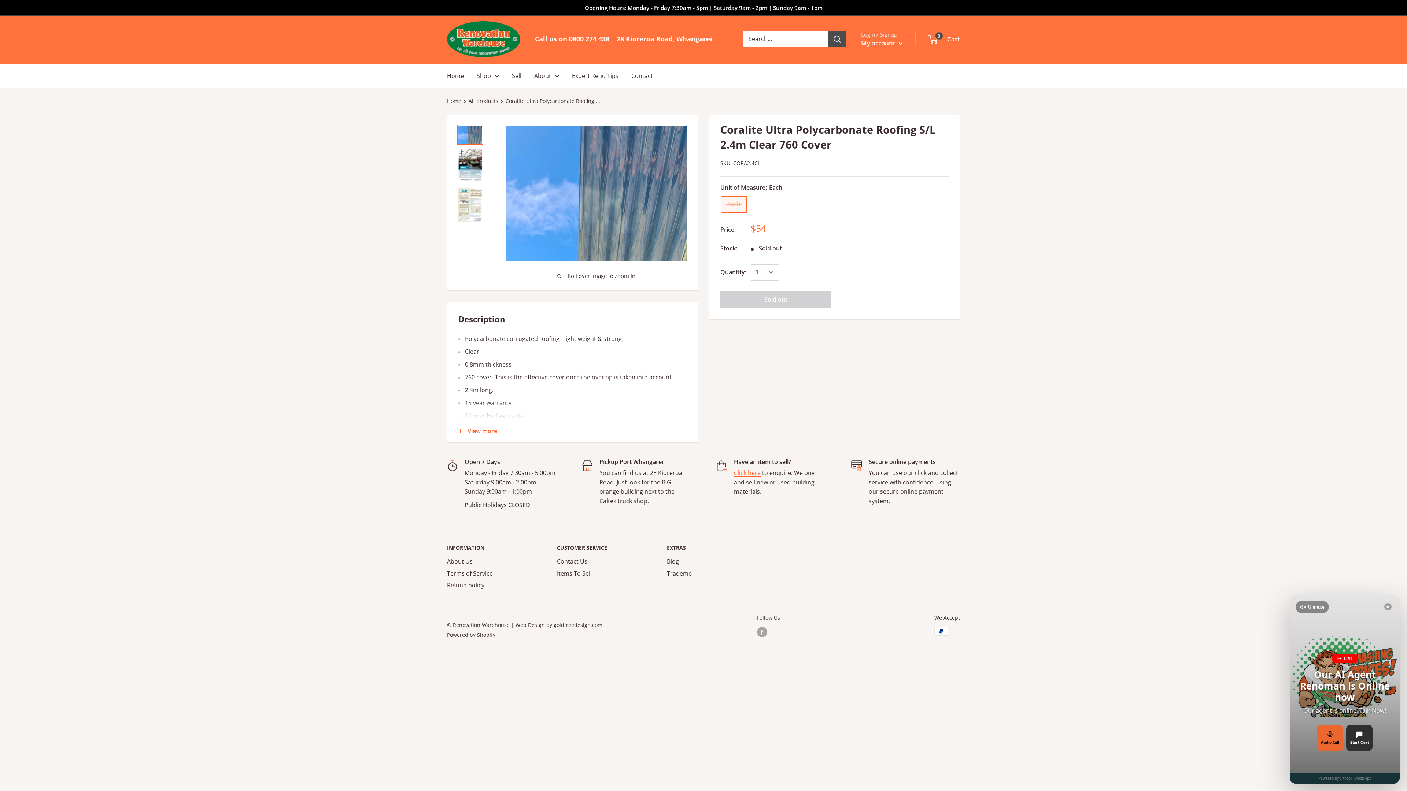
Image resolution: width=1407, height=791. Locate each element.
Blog (673, 561)
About (542, 76)
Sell (516, 76)
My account (879, 43)
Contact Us (572, 561)
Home (455, 76)
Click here (747, 473)
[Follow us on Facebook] (762, 632)
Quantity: (733, 272)
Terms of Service (470, 573)
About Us (460, 561)
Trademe (679, 573)
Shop (484, 76)
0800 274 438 (589, 38)
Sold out (775, 300)
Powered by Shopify (471, 634)
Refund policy (465, 585)
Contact (642, 76)
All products (483, 100)
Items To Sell (574, 573)
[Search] (837, 39)
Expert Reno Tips (595, 76)
